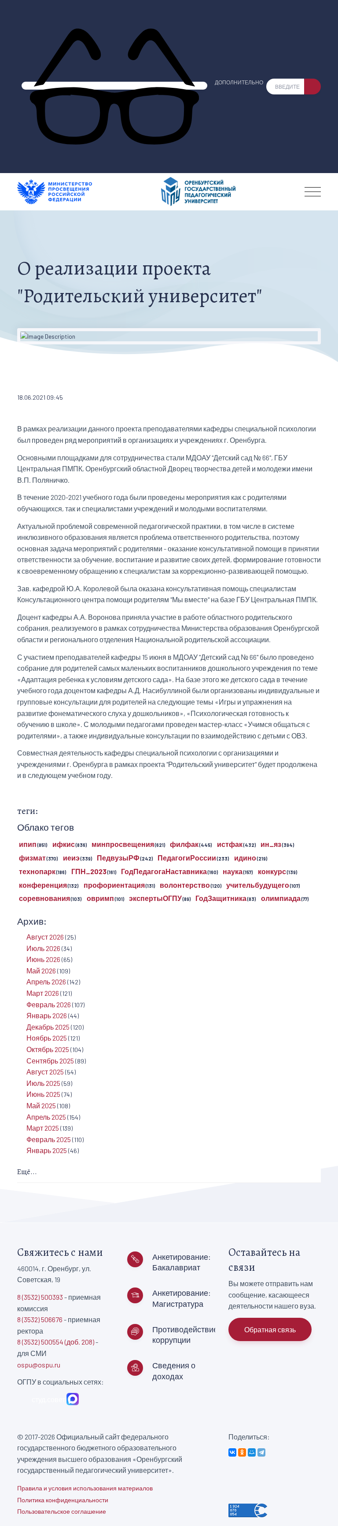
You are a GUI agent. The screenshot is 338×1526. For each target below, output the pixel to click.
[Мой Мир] (252, 1452)
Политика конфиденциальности (62, 1500)
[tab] (169, 1172)
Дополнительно (239, 82)
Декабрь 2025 (48, 1027)
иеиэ (71, 857)
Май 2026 (41, 970)
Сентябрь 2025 (50, 1060)
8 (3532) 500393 (40, 1297)
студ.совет (47, 1399)
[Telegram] (261, 1452)
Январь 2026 (46, 1015)
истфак (229, 844)
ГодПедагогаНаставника (164, 871)
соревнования (44, 898)
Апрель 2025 (46, 1117)
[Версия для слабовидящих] (114, 86)
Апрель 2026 (46, 981)
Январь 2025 (46, 1150)
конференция (43, 885)
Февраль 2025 (48, 1139)
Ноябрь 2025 (46, 1038)
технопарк (37, 871)
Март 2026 (42, 993)
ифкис (63, 844)
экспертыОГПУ (155, 898)
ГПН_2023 (89, 871)
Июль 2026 (43, 948)
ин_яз (271, 844)
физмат (32, 857)
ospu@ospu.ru (38, 1364)
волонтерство (185, 885)
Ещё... (27, 1172)
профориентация (114, 885)
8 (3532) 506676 (39, 1319)
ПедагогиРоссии (187, 857)
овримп (100, 898)
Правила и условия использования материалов (85, 1488)
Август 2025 (45, 1071)
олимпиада (281, 898)
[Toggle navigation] (313, 191)
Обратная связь (270, 1329)
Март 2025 (42, 1128)
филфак (184, 844)
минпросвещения (123, 844)
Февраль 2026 (48, 1004)
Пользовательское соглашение (61, 1511)
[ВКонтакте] (232, 1452)
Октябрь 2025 (47, 1049)
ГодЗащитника (220, 898)
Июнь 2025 (43, 1094)
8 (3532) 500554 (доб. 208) (55, 1342)
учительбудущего (257, 885)
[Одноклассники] (242, 1452)
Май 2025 (41, 1105)
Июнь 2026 (43, 959)
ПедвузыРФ (118, 857)
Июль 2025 (43, 1083)
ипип (28, 844)
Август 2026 (45, 937)
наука (232, 871)
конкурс (272, 871)
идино (245, 857)
